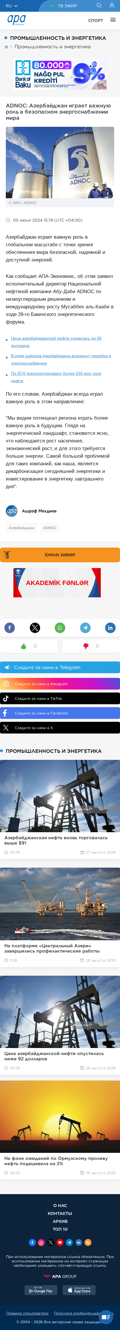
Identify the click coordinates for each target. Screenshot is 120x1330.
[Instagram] (41, 1243)
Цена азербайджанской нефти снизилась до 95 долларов (56, 342)
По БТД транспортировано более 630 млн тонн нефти (56, 377)
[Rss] (87, 1243)
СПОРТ (95, 20)
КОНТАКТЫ (60, 1213)
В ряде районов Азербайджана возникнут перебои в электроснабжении (61, 359)
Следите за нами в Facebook (41, 713)
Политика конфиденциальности (84, 1313)
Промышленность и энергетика (53, 46)
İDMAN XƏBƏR (60, 555)
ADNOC (50, 528)
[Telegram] (69, 1243)
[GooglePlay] (41, 1290)
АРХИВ (60, 1221)
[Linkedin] (78, 1243)
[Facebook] (32, 1243)
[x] (50, 1243)
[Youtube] (60, 1243)
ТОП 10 (60, 1229)
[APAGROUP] (60, 1276)
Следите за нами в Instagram (41, 684)
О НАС (60, 1205)
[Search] (99, 6)
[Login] (112, 6)
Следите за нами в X (34, 728)
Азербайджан (21, 528)
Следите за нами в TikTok (38, 698)
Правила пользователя (27, 1313)
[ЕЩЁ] (111, 20)
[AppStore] (79, 1290)
